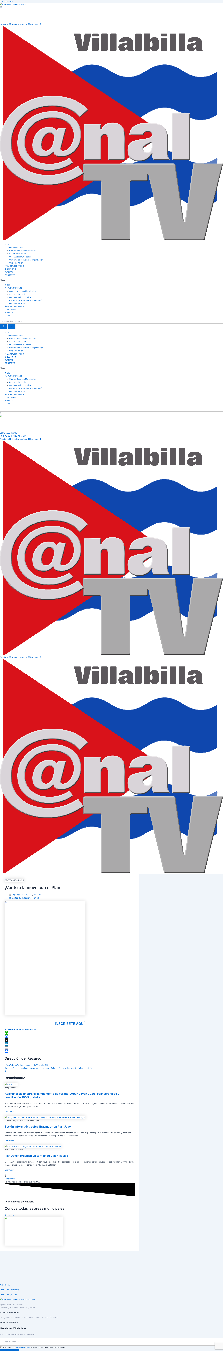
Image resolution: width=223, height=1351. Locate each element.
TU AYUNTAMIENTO (14, 247)
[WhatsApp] (70, 1033)
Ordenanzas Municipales (20, 257)
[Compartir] (70, 1051)
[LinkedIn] (70, 1044)
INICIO (7, 244)
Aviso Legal (5, 1285)
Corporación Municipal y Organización (26, 260)
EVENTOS (9, 272)
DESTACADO (26, 895)
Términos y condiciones (21, 1347)
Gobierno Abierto (17, 263)
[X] (70, 1040)
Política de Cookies (8, 1295)
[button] (111, 280)
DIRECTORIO (10, 269)
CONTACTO (10, 275)
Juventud (37, 895)
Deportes (16, 895)
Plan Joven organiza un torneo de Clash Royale (36, 1155)
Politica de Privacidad (9, 1290)
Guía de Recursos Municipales (22, 250)
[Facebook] (70, 1036)
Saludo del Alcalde (17, 253)
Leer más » (9, 1111)
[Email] (70, 1048)
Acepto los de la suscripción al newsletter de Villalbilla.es (34, 1347)
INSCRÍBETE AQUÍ (70, 1024)
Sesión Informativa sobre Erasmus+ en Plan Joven (38, 1126)
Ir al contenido (6, 1)
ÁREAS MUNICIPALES (14, 266)
